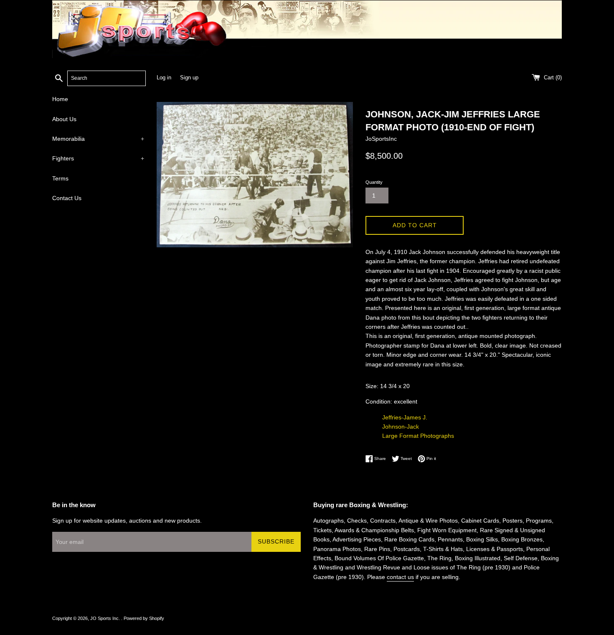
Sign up (189, 78)
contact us (400, 577)
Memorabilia (98, 138)
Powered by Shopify (144, 618)
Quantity (374, 182)
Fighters (98, 158)
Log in (164, 78)
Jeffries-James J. (404, 417)
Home (60, 99)
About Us (64, 119)
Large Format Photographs (418, 435)
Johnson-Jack (400, 426)
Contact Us (66, 198)
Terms (60, 178)
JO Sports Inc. (105, 618)
